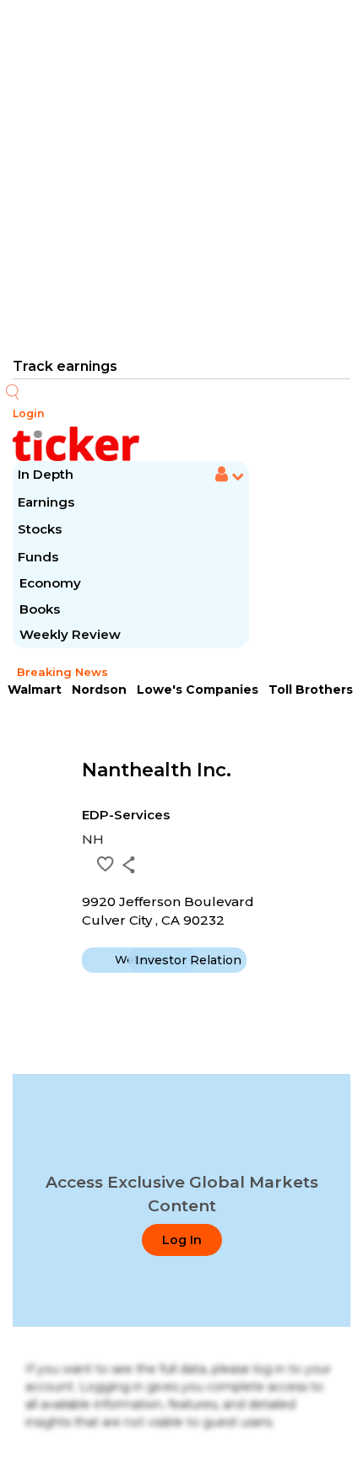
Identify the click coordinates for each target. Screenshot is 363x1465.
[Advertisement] (181, 177)
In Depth (45, 474)
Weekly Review (70, 634)
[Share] (129, 865)
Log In (182, 1240)
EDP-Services (126, 815)
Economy (50, 583)
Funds (40, 557)
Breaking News (62, 672)
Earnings (48, 502)
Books (39, 609)
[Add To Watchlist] (105, 864)
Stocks (40, 529)
